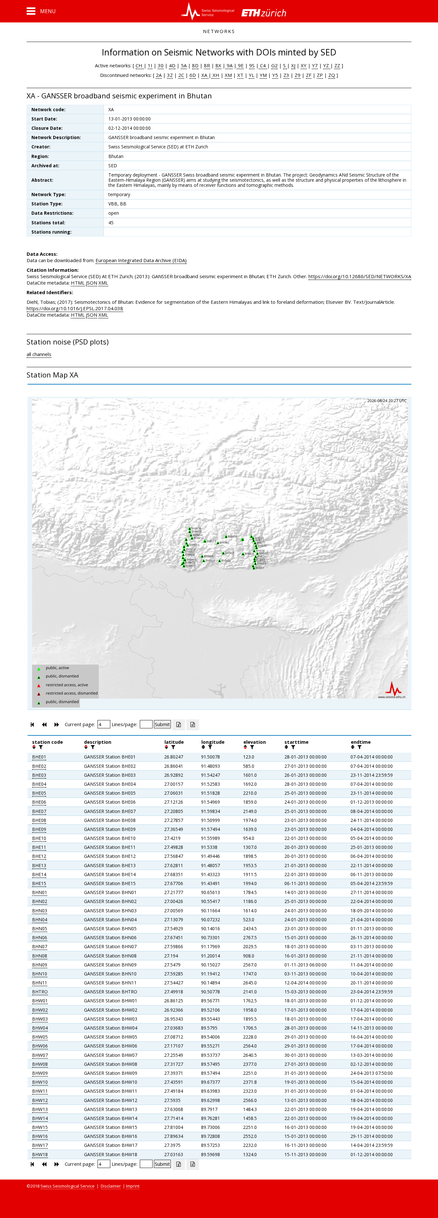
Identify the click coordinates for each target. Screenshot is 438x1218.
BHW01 (40, 1001)
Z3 (286, 75)
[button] (41, 11)
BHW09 (40, 1073)
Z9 (297, 75)
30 (161, 65)
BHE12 (39, 856)
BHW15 (40, 1127)
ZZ (337, 65)
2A (159, 75)
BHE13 (39, 865)
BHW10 (40, 1082)
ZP (320, 75)
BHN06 (39, 937)
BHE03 (39, 775)
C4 (263, 65)
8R (207, 65)
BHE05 (39, 793)
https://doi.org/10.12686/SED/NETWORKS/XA (359, 276)
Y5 (275, 75)
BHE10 (39, 838)
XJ (293, 65)
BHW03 (40, 1019)
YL (251, 75)
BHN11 (39, 983)
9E (240, 65)
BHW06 (40, 1046)
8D (195, 65)
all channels (39, 354)
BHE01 (39, 757)
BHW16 (40, 1136)
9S (252, 65)
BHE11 (39, 847)
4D (172, 65)
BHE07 (39, 811)
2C (181, 75)
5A (184, 65)
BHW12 (40, 1100)
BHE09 (39, 829)
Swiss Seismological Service (67, 1186)
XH (215, 75)
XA (204, 75)
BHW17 (40, 1145)
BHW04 (40, 1028)
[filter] (40, 747)
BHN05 (39, 928)
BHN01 (39, 892)
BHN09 (39, 965)
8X (218, 65)
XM (228, 75)
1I (150, 65)
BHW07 (40, 1055)
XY (304, 65)
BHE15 (39, 883)
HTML (78, 282)
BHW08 (40, 1064)
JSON (91, 282)
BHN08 (39, 956)
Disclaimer (111, 1186)
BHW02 (40, 1010)
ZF (308, 75)
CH (140, 65)
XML (103, 282)
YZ (326, 65)
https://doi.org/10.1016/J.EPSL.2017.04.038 (75, 308)
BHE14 (39, 874)
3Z (170, 75)
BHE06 (39, 802)
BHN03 (39, 910)
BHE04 (39, 784)
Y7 (315, 65)
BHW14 (40, 1118)
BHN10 (39, 974)
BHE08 (39, 820)
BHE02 (39, 766)
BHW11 (40, 1091)
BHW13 (40, 1109)
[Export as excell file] (178, 724)
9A (228, 65)
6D (193, 75)
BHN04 (39, 919)
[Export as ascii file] (192, 724)
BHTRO (40, 992)
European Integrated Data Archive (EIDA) (141, 260)
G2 (274, 65)
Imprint (132, 1186)
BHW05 (40, 1037)
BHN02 (39, 901)
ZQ (331, 75)
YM (263, 75)
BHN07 (39, 946)
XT (240, 75)
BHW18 (40, 1154)
